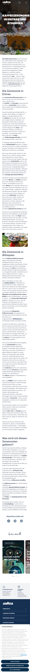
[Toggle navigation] (26, 2)
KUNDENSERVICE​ (8, 589)
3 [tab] (16, 576)
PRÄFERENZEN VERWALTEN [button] (15, 665)
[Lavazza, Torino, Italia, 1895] (7, 2)
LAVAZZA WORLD (8, 622)
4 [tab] (18, 576)
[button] (19, 2)
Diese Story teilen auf (15, 516)
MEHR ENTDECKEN (14, 570)
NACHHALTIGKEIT (8, 618)
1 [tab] (13, 576)
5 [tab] (19, 576)
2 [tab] (14, 576)
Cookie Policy (23, 654)
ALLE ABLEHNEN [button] (15, 669)
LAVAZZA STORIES (9, 613)
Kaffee (10, 380)
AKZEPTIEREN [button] (15, 661)
